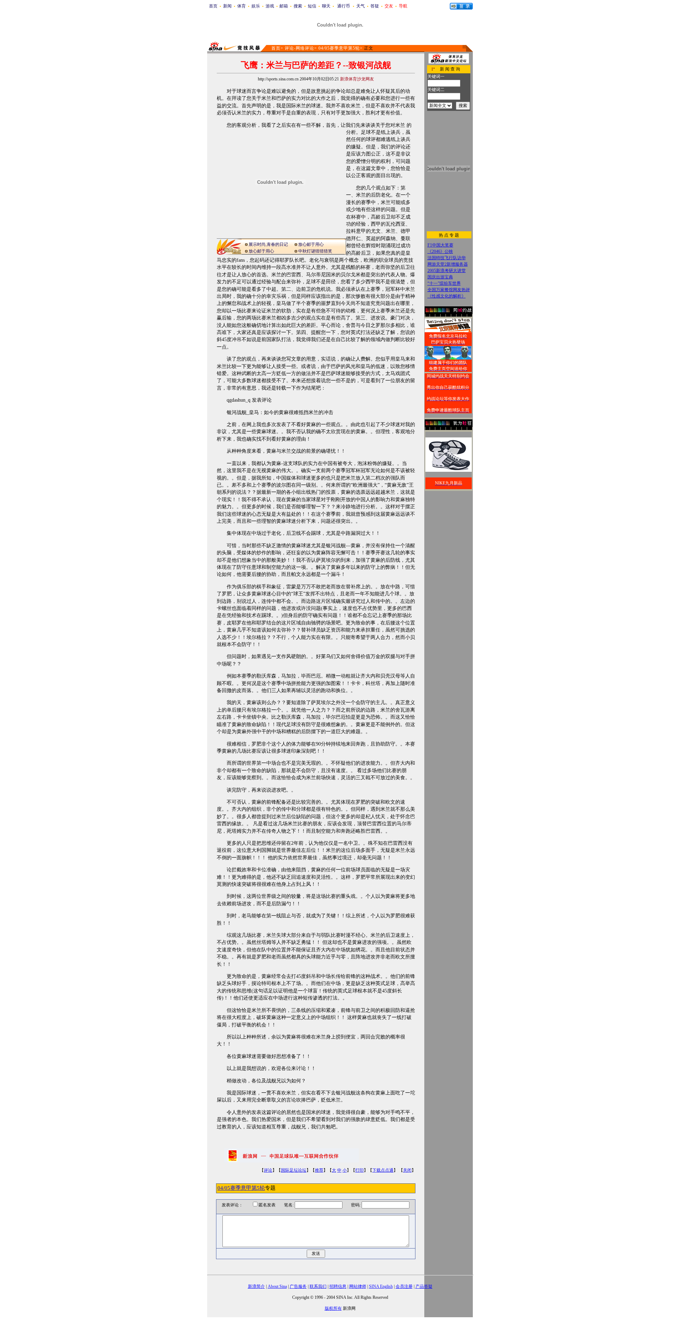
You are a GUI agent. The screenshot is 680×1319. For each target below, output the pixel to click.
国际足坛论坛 (293, 1170)
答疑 (374, 6)
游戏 (270, 6)
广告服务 (298, 1286)
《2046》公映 (440, 251)
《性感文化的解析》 (446, 296)
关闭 (407, 1170)
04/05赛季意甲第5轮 (339, 48)
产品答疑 (423, 1286)
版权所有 (333, 1308)
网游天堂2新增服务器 (447, 264)
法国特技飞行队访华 (446, 257)
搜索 (298, 6)
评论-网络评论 (299, 48)
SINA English (381, 1286)
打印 (359, 1170)
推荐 (319, 1170)
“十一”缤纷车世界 (444, 283)
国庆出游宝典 (440, 276)
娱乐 (255, 6)
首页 (213, 6)
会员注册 (404, 1286)
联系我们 (318, 1286)
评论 (268, 1170)
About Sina (277, 1286)
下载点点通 (382, 1170)
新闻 (227, 6)
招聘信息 (337, 1286)
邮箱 (283, 6)
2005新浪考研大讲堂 (446, 270)
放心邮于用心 (311, 244)
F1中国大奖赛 (440, 245)
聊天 (326, 6)
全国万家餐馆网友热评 (448, 289)
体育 (241, 6)
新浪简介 (256, 1286)
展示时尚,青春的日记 (268, 244)
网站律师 (357, 1286)
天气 (360, 6)
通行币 (343, 6)
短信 (312, 6)
